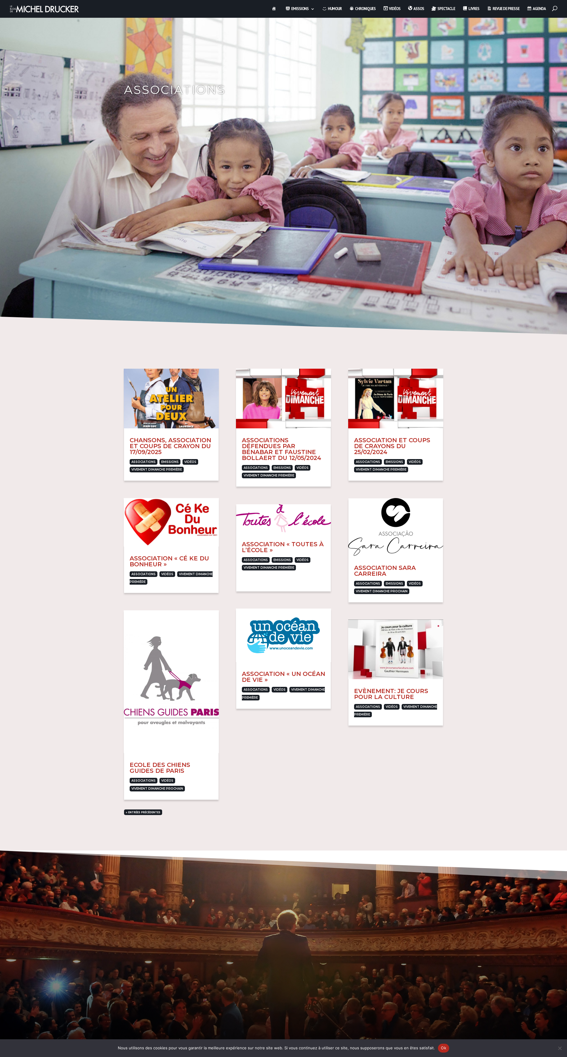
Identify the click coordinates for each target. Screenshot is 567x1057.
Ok (443, 1047)
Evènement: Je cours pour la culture (391, 693)
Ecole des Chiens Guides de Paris (160, 767)
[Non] (560, 1048)
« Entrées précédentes (143, 812)
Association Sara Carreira (385, 570)
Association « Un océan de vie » (283, 676)
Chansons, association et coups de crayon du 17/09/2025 (170, 446)
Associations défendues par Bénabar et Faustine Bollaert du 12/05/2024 (281, 449)
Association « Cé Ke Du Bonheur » (169, 561)
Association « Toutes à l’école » (283, 547)
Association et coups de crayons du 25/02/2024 (392, 446)
